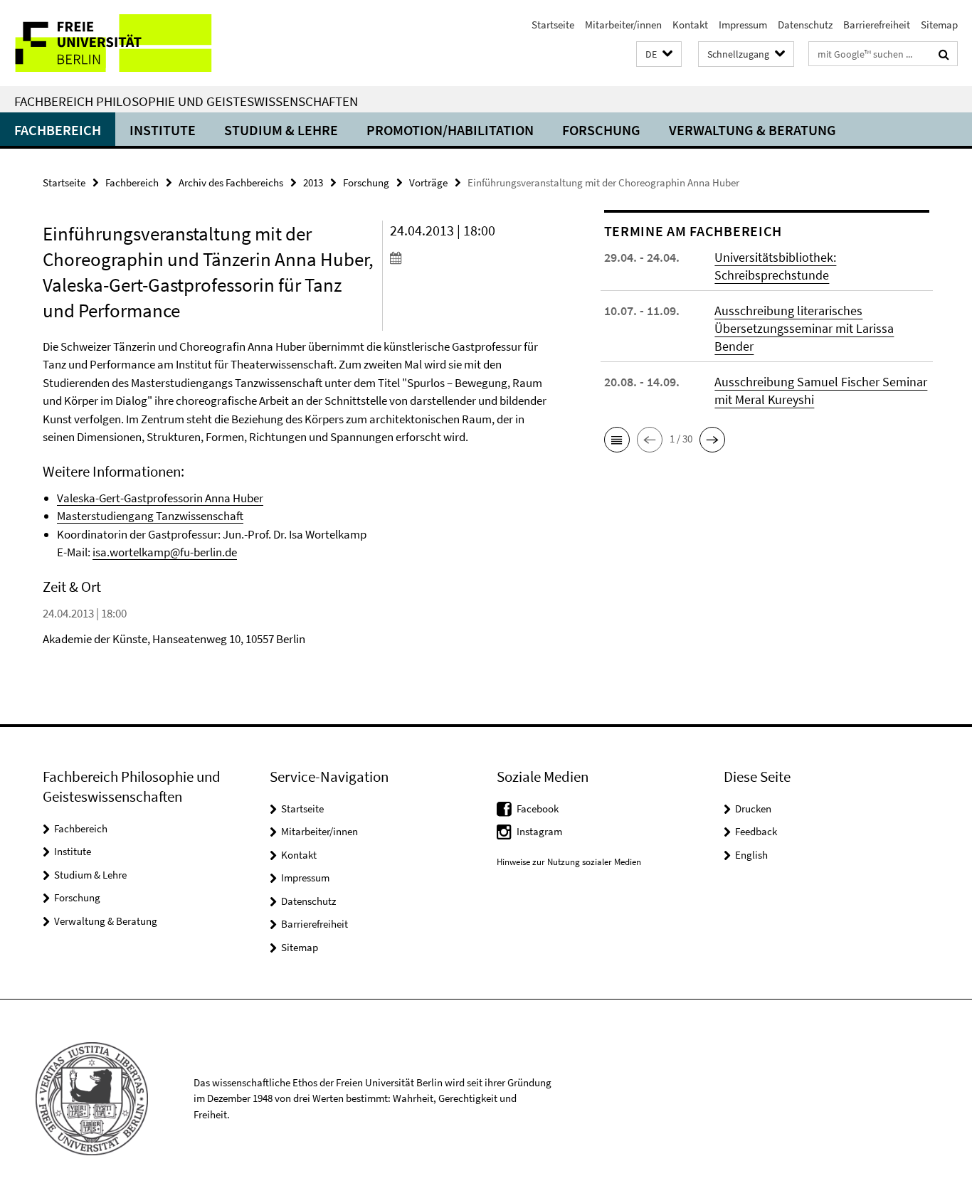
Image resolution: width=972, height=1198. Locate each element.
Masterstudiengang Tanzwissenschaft (150, 516)
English (751, 855)
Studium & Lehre (281, 130)
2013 (313, 182)
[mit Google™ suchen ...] (944, 54)
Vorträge (428, 182)
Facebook (538, 808)
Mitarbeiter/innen (623, 24)
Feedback (756, 831)
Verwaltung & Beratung (752, 130)
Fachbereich (57, 130)
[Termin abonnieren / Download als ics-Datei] (470, 257)
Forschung (601, 130)
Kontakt (690, 24)
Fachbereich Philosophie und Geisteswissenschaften (186, 101)
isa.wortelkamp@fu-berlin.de (165, 552)
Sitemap (939, 24)
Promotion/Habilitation (450, 130)
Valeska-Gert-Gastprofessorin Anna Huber (160, 498)
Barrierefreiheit (876, 24)
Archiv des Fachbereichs (231, 182)
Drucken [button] (753, 808)
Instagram (539, 831)
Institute (163, 130)
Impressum (743, 24)
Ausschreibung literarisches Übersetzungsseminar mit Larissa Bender (804, 328)
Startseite (553, 24)
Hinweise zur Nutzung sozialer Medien (569, 862)
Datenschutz (805, 24)
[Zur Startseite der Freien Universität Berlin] (119, 43)
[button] (659, 54)
